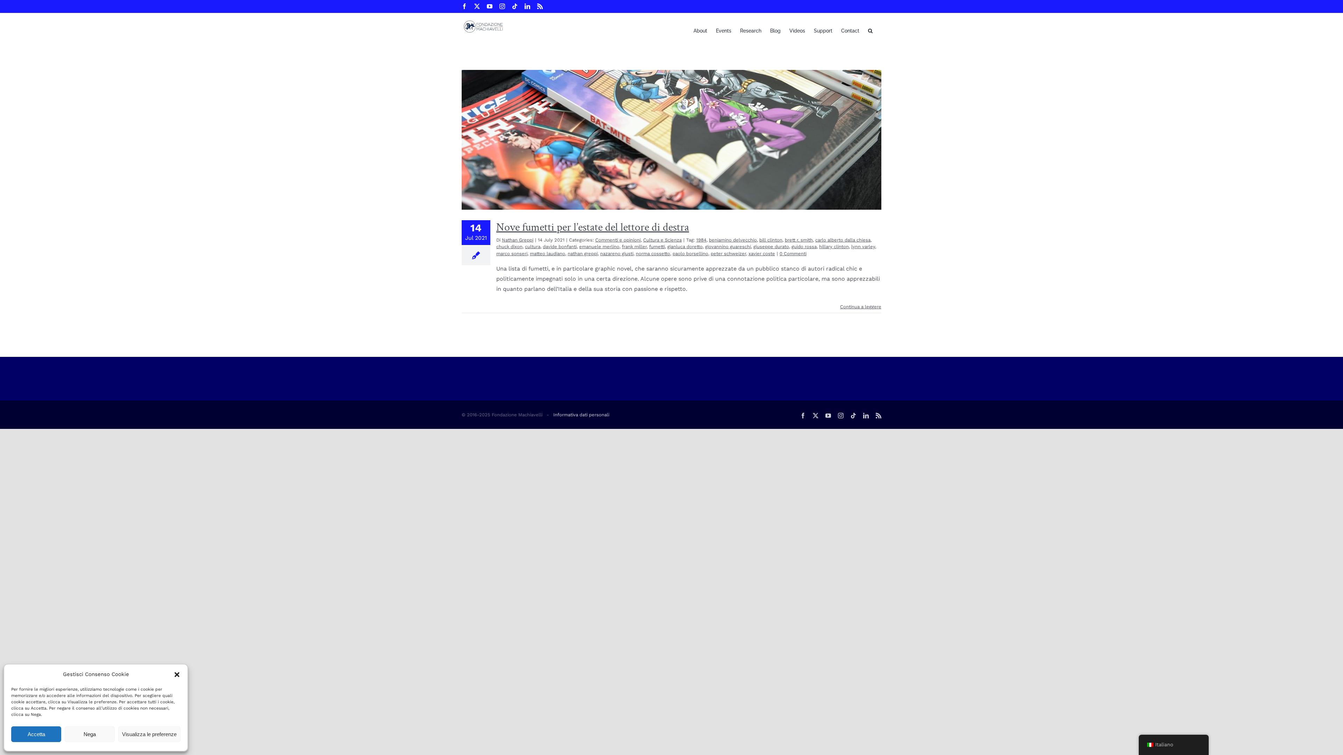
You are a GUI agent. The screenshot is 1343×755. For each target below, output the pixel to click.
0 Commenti (793, 253)
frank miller (634, 246)
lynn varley (863, 246)
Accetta (36, 734)
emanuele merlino (599, 246)
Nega (90, 734)
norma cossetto (653, 253)
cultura (532, 246)
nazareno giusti (616, 253)
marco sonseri (511, 253)
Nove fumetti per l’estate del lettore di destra (592, 227)
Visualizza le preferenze (149, 734)
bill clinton (770, 240)
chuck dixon (509, 246)
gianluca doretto (685, 246)
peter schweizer (728, 253)
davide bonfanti (560, 246)
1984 (701, 240)
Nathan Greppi (517, 240)
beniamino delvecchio (733, 240)
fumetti (657, 246)
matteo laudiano (547, 253)
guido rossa (804, 246)
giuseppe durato (771, 246)
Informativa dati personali (581, 414)
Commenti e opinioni (618, 240)
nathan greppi (583, 253)
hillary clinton (834, 246)
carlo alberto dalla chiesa (843, 240)
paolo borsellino (690, 253)
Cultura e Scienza (662, 240)
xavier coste (761, 253)
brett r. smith (799, 240)
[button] (176, 674)
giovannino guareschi (728, 246)
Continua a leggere (860, 306)
